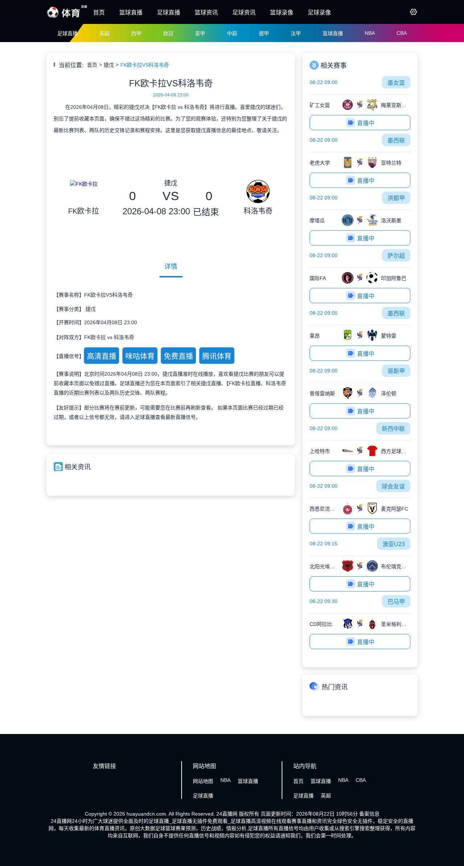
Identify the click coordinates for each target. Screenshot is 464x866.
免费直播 (178, 356)
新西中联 (393, 429)
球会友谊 (393, 486)
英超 (104, 33)
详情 (170, 266)
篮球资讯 (206, 12)
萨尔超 (396, 256)
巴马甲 (396, 602)
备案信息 (369, 814)
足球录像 (319, 12)
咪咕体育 (140, 356)
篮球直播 (130, 12)
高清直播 (101, 356)
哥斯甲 (396, 371)
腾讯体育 (217, 356)
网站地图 (203, 781)
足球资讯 (244, 12)
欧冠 (168, 33)
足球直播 (168, 12)
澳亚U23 (393, 544)
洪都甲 (396, 198)
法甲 (296, 33)
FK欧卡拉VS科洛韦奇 (144, 65)
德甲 (264, 33)
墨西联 (396, 140)
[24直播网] (67, 17)
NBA (370, 33)
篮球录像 (281, 12)
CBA (402, 33)
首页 (99, 12)
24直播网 (226, 814)
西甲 (136, 33)
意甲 (200, 33)
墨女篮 (396, 83)
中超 (232, 33)
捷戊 (109, 65)
